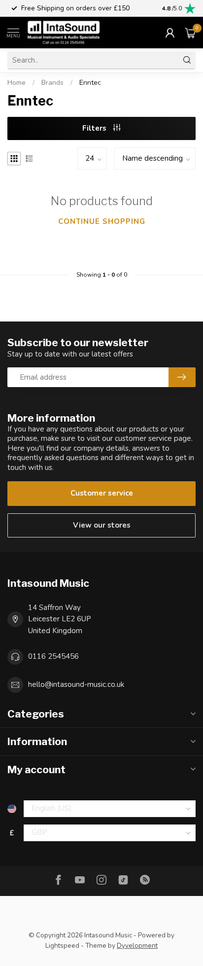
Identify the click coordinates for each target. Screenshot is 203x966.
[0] (190, 32)
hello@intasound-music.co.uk (76, 684)
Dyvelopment (137, 945)
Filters (95, 128)
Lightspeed (62, 945)
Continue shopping (101, 221)
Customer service (101, 493)
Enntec (90, 82)
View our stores (102, 525)
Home (16, 82)
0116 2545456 (53, 656)
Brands (52, 82)
